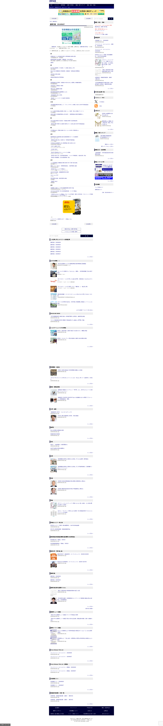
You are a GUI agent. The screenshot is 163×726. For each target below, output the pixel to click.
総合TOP (52, 7)
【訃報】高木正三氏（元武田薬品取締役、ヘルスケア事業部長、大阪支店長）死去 (68, 155)
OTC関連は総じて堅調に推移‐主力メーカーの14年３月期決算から (65, 130)
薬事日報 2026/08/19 (55, 251)
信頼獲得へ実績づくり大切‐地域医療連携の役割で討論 (62, 187)
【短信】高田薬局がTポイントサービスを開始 (60, 152)
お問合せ (106, 710)
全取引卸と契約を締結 (55, 74)
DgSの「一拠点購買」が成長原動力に (59, 444)
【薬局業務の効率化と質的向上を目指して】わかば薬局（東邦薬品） (73, 458)
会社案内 (57, 707)
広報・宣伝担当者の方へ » (107, 192)
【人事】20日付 (54, 149)
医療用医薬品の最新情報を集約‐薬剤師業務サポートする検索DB (64, 136)
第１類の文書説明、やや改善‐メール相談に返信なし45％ (63, 67)
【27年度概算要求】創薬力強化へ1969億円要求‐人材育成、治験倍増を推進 (67, 316)
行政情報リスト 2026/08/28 (57, 681)
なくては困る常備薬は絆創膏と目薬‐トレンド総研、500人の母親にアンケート (67, 111)
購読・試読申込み (106, 707)
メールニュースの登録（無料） (71, 231)
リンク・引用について (73, 713)
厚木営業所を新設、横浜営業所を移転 (59, 178)
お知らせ (90, 710)
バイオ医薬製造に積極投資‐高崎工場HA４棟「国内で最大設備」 (64, 162)
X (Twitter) (102, 101)
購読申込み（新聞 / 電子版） (101, 26)
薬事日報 (55, 21)
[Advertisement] (71, 357)
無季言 (52, 62)
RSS (101, 106)
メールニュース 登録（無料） (101, 34)
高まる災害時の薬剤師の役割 (57, 430)
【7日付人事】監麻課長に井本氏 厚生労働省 (67, 415)
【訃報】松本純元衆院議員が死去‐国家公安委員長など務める (71, 481)
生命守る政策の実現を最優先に (57, 448)
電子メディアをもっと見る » (107, 146)
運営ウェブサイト (57, 710)
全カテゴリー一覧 (65, 7)
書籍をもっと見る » (109, 144)
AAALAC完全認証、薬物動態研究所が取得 (60, 172)
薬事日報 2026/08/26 (55, 244)
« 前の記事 (54, 18)
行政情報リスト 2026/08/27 (57, 685)
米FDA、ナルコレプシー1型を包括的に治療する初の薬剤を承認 (72, 338)
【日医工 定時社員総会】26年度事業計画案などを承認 (69, 370)
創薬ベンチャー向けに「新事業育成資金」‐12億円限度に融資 (64, 165)
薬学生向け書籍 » (89, 608)
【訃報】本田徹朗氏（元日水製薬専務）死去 (60, 157)
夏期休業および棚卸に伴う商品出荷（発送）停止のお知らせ (107, 123)
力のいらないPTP (54, 175)
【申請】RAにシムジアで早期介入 (58, 169)
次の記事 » (88, 18)
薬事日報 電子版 (84, 46)
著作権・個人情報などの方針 (57, 713)
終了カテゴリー (105, 713)
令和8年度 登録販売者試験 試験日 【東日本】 (61, 699)
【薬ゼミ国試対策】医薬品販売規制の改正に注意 (68, 590)
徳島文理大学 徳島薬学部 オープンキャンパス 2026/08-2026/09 (73, 554)
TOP (51, 5)
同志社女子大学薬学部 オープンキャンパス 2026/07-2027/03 (72, 561)
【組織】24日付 (54, 181)
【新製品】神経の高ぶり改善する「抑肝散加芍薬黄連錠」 (63, 139)
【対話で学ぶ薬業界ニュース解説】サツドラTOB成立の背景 (64, 614)
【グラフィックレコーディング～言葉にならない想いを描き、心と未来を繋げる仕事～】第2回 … (107, 63)
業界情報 (63, 5)
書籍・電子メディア (80, 5)
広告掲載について (73, 710)
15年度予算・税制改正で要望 (57, 85)
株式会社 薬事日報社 (81, 719)
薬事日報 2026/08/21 (55, 249)
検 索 (86, 235)
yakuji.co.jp (72, 718)
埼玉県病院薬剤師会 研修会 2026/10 (59, 543)
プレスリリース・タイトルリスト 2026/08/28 (61, 652)
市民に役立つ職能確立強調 (56, 88)
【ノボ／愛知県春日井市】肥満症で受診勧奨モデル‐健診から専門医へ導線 (67, 320)
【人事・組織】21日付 (55, 146)
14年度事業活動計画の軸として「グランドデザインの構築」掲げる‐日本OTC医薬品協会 (69, 104)
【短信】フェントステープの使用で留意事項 (60, 98)
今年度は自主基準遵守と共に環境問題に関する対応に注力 (63, 143)
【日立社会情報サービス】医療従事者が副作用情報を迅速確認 (71, 263)
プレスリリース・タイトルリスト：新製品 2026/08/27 (63, 670)
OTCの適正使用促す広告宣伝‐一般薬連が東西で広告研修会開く (64, 120)
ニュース (57, 5)
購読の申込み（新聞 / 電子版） (71, 229)
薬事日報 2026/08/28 (55, 242)
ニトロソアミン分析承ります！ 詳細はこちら (61, 219)
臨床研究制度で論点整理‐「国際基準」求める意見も (62, 59)
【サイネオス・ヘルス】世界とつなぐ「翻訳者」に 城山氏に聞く (72, 286)
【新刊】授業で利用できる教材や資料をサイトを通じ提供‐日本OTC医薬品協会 (67, 123)
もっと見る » (90, 256)
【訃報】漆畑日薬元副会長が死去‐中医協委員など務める (70, 488)
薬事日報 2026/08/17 (55, 253)
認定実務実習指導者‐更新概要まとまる (59, 91)
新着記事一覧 (58, 7)
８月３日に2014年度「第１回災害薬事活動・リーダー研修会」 (64, 191)
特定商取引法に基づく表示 (90, 713)
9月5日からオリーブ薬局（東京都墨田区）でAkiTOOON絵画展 (64, 525)
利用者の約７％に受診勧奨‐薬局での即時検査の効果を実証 (63, 56)
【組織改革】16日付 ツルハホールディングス (61, 412)
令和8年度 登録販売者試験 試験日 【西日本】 (61, 695)
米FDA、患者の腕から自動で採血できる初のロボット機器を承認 (72, 330)
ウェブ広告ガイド (99, 187)
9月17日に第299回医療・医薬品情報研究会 (60, 529)
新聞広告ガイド (98, 189)
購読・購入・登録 (91, 5)
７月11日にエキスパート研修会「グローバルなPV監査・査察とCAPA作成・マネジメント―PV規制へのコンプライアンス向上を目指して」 (72, 195)
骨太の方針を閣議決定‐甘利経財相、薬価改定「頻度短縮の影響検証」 (66, 71)
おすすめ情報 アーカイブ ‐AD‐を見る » (84, 310)
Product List (89, 707)
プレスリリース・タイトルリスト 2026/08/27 (61, 656)
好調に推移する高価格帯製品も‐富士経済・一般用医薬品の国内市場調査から (67, 114)
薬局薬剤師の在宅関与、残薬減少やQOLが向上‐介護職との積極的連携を (66, 82)
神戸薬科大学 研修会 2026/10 (57, 539)
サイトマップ (73, 707)
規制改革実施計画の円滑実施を (57, 77)
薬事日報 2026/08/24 (55, 247)
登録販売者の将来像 (55, 434)
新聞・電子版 (70, 5)
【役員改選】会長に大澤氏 (56, 95)
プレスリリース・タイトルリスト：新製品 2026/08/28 (63, 667)
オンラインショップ (99, 30)
